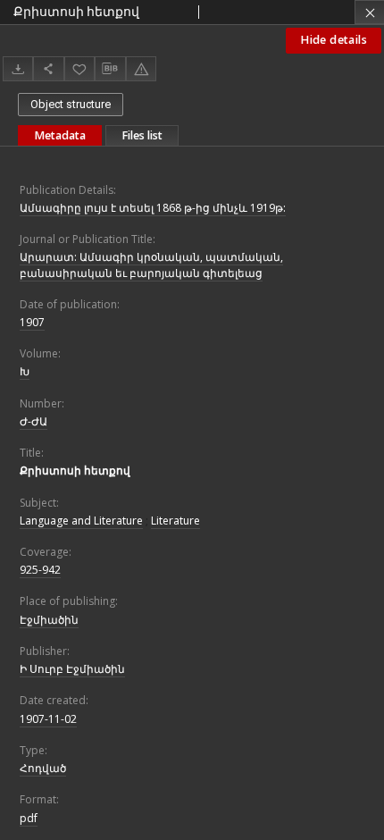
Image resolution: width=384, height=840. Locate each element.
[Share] (48, 68)
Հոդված (43, 768)
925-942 (40, 569)
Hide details (333, 39)
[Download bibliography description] (110, 68)
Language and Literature (81, 520)
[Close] (369, 12)
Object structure (70, 104)
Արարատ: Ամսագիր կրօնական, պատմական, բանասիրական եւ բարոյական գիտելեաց (151, 264)
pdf (29, 818)
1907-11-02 (48, 719)
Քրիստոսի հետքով (75, 470)
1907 (32, 322)
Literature (175, 520)
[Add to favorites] (79, 68)
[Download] (18, 68)
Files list (142, 135)
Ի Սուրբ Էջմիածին (72, 668)
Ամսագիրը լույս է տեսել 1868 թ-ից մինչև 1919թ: (153, 207)
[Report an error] (141, 68)
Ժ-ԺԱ (33, 421)
